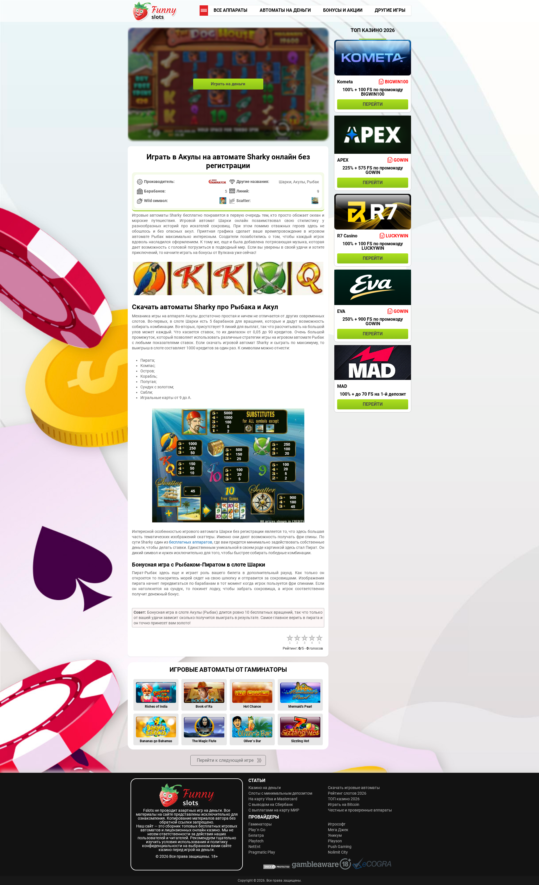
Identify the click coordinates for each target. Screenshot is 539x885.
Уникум (335, 835)
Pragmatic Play (261, 852)
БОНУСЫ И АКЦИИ (342, 10)
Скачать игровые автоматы (354, 788)
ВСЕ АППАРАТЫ (230, 10)
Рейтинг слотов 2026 (347, 793)
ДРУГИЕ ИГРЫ (390, 10)
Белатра (256, 835)
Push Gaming (339, 847)
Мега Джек (338, 830)
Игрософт (337, 824)
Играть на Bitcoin (343, 804)
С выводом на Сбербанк (270, 804)
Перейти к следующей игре (225, 760)
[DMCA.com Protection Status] (277, 868)
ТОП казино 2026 (344, 799)
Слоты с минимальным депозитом (280, 793)
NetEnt (254, 847)
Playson (335, 841)
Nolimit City (338, 852)
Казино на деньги (264, 788)
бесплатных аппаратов (190, 542)
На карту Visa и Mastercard (272, 799)
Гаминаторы (260, 824)
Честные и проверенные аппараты (360, 810)
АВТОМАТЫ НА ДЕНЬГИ (285, 10)
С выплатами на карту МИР (273, 810)
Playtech (256, 841)
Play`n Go (256, 830)
